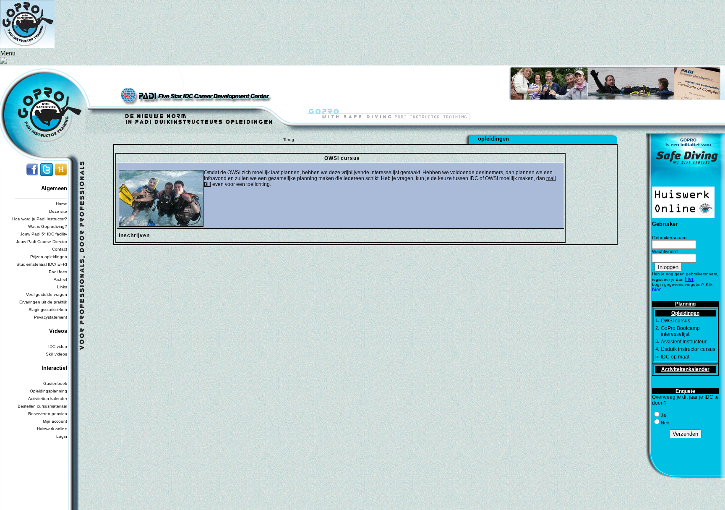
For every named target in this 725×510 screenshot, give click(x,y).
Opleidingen (685, 313)
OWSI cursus (675, 321)
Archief (60, 279)
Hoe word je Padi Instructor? (39, 219)
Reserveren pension (47, 413)
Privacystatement (50, 317)
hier (689, 279)
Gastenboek (55, 383)
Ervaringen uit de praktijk (43, 302)
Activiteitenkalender (685, 369)
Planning (685, 304)
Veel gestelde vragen (46, 294)
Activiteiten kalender (47, 398)
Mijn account (55, 421)
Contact (59, 249)
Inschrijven (134, 235)
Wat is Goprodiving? (47, 226)
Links (62, 287)
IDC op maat (675, 357)
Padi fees (58, 271)
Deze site (58, 211)
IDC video (57, 346)
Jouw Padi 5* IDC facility (43, 234)
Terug (288, 139)
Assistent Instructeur (684, 342)
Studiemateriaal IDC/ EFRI (41, 264)
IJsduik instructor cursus (688, 349)
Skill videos (56, 354)
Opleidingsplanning (48, 391)
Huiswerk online (52, 428)
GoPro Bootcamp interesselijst (680, 331)
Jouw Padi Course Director (41, 241)
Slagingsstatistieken (48, 309)
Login (61, 436)
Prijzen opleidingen (48, 256)
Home (61, 203)
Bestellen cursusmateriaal (42, 406)
